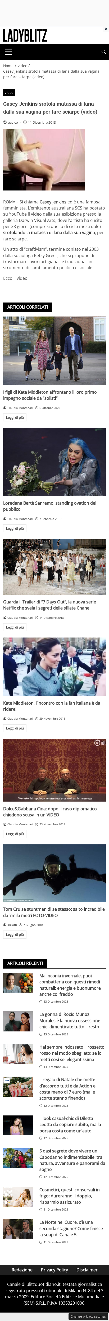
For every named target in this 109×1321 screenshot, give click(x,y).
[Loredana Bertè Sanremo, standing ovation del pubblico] (54, 462)
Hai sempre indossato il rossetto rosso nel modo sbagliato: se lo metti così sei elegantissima (72, 1053)
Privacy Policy (54, 1270)
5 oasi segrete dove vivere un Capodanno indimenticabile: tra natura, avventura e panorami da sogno (72, 1160)
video (9, 92)
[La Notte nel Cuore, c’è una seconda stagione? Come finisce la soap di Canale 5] (18, 1229)
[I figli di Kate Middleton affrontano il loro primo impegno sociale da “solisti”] (54, 351)
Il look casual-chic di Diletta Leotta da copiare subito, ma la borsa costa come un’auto (70, 1124)
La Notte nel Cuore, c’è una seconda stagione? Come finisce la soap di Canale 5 (71, 1228)
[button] (104, 52)
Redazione (22, 1270)
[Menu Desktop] (8, 51)
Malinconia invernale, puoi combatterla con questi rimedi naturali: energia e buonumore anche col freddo (70, 985)
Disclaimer (87, 1270)
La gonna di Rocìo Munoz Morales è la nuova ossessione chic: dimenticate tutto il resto (69, 1020)
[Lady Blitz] (25, 35)
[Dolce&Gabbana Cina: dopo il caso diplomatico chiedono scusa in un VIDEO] (54, 770)
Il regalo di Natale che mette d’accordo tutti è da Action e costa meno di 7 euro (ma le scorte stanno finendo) (67, 1089)
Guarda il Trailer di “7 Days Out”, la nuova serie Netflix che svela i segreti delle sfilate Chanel (49, 605)
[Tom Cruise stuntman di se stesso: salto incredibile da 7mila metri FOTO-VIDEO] (54, 873)
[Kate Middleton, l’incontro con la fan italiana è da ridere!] (54, 667)
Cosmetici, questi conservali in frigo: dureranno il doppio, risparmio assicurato (69, 1196)
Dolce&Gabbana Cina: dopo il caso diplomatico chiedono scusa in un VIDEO (50, 812)
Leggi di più (15, 417)
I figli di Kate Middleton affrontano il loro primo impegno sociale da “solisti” (50, 395)
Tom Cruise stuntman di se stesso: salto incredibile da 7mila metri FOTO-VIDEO (54, 912)
